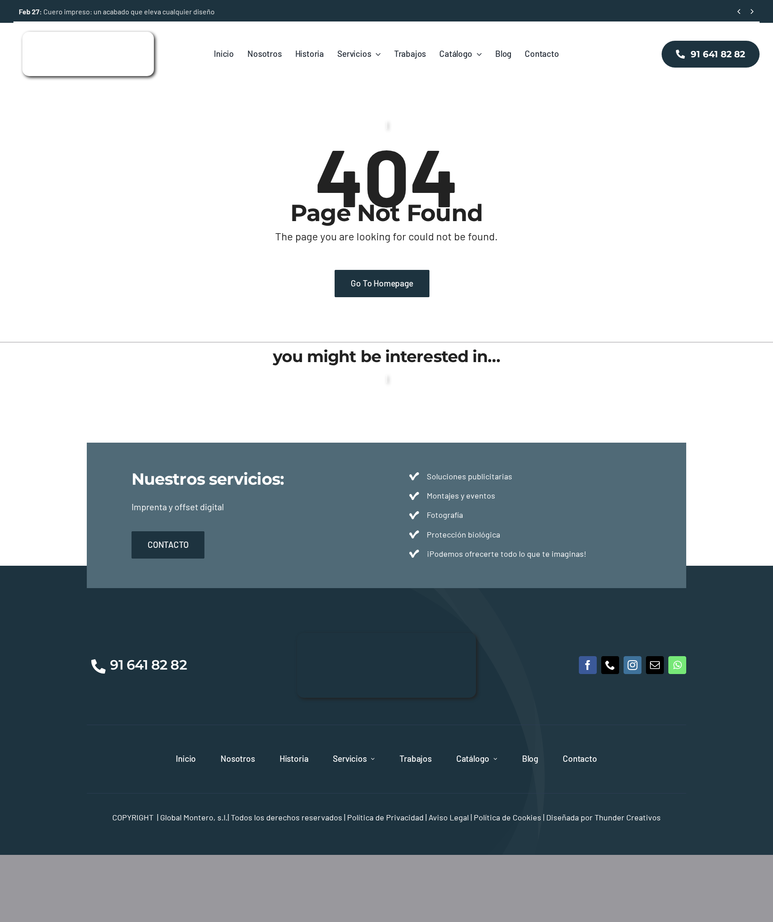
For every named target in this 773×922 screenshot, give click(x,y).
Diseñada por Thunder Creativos (603, 817)
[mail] (655, 665)
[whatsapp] (677, 665)
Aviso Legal (449, 817)
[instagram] (632, 665)
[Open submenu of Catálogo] (495, 759)
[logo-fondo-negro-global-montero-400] (386, 637)
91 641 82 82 (148, 665)
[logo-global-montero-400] (88, 36)
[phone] (610, 665)
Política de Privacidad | (388, 817)
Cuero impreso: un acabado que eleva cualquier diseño (117, 11)
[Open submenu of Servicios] (373, 759)
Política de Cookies (507, 817)
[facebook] (588, 665)
